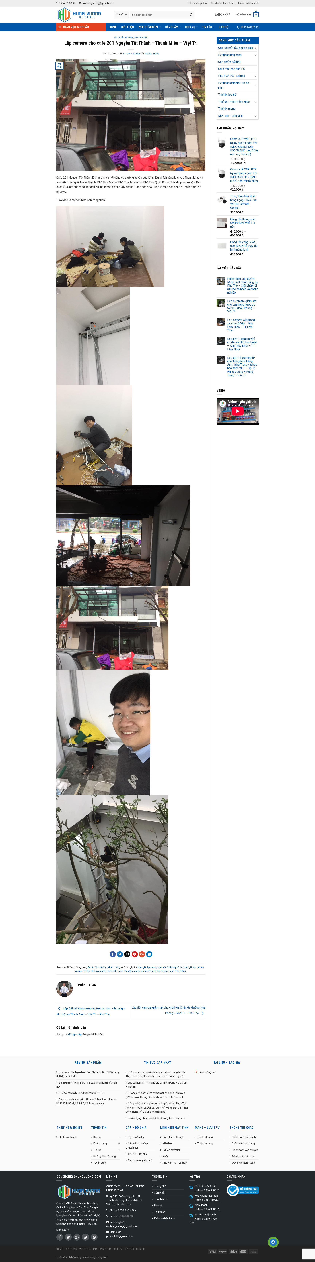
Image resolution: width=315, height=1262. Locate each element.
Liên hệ (223, 27)
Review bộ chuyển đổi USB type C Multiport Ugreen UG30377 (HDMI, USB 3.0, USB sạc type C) (86, 1101)
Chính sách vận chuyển (245, 1150)
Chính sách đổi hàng (243, 1143)
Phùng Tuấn (152, 54)
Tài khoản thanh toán (222, 3)
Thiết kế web (63, 1257)
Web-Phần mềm (148, 27)
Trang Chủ (160, 1186)
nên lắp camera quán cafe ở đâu (169, 971)
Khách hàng (141, 37)
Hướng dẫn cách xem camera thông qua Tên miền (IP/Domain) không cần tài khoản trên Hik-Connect (155, 1095)
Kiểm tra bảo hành (248, 3)
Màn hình (168, 1143)
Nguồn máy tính (172, 1150)
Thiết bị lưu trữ (227, 94)
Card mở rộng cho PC (231, 69)
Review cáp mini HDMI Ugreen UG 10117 (81, 1093)
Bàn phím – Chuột (173, 1137)
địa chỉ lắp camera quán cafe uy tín (105, 971)
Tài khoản (159, 1211)
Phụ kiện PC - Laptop (231, 76)
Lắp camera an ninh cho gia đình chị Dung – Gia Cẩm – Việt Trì (157, 1084)
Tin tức (207, 27)
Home (113, 27)
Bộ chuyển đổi (136, 1137)
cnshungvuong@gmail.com (97, 3)
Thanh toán (161, 1199)
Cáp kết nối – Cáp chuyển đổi (137, 1145)
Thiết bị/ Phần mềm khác (234, 101)
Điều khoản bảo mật (243, 1156)
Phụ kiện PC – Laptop (175, 1162)
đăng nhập (75, 1034)
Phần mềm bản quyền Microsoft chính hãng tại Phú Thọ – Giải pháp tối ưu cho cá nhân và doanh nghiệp (242, 285)
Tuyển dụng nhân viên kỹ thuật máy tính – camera (156, 1118)
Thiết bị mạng (226, 108)
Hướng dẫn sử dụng (104, 1156)
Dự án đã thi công (124, 37)
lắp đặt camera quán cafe (137, 971)
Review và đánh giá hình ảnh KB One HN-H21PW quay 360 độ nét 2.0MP (87, 1074)
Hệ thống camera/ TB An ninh (233, 85)
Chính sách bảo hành (244, 1137)
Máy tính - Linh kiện (230, 115)
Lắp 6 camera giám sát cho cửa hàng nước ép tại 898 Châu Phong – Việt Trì (241, 306)
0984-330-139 (66, 3)
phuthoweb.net (67, 1137)
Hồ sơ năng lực (207, 1072)
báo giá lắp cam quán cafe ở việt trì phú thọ (160, 967)
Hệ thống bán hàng (230, 55)
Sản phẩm (171, 27)
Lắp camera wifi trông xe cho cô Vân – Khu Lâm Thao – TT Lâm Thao (241, 325)
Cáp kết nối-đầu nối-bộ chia (235, 48)
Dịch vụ (190, 27)
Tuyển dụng (100, 1162)
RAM (165, 1156)
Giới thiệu (127, 27)
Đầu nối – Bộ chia (138, 1154)
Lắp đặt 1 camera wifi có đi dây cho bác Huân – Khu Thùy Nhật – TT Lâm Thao (242, 344)
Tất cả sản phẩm (197, 3)
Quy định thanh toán (243, 1162)
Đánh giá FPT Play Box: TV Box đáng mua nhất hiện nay (86, 1084)
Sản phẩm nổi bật (229, 62)
